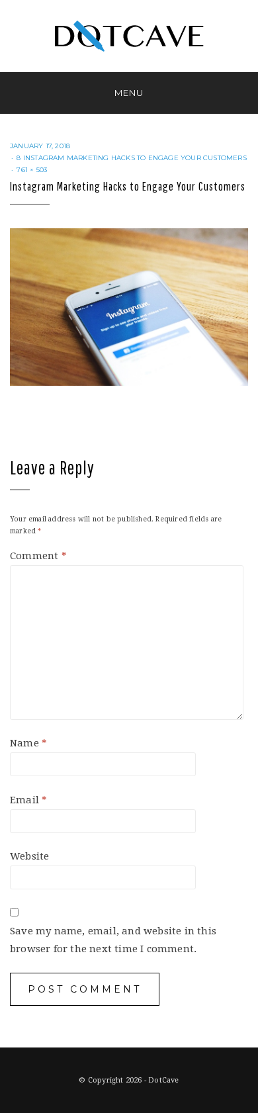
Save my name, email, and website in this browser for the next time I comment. (113, 940)
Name (28, 743)
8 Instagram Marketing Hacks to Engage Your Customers (131, 158)
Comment (38, 556)
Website (29, 856)
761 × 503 (32, 169)
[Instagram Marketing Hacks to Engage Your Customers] (129, 306)
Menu (129, 92)
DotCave (163, 1080)
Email (28, 800)
